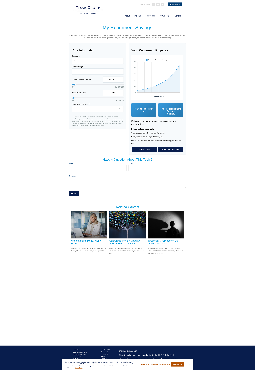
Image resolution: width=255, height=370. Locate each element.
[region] (127, 364)
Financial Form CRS (129, 351)
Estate (103, 356)
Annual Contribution (79, 93)
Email (130, 163)
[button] (127, 16)
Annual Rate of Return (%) (81, 104)
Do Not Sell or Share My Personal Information (155, 364)
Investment (104, 354)
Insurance (104, 358)
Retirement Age (77, 67)
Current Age (76, 56)
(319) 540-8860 (144, 4)
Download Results (170, 150)
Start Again (144, 150)
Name (71, 163)
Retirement (104, 352)
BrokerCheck (169, 355)
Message (72, 176)
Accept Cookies (177, 364)
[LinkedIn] (158, 4)
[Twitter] (153, 4)
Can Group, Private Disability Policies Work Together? (124, 242)
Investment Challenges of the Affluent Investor (163, 242)
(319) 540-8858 (82, 352)
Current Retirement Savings (81, 79)
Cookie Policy (79, 368)
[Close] (190, 364)
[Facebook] (162, 4)
